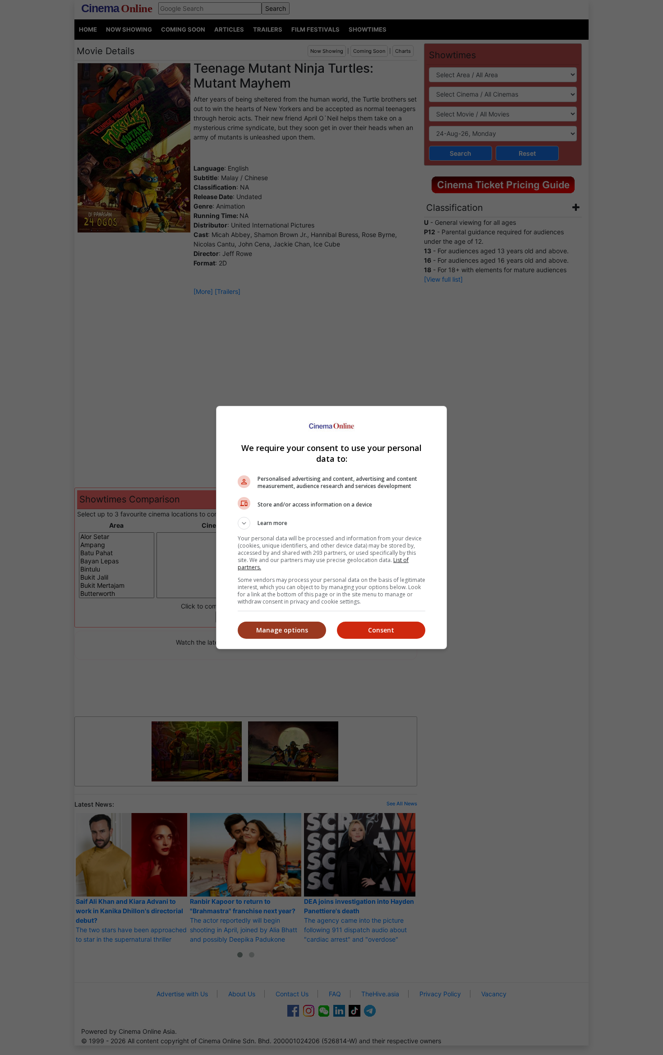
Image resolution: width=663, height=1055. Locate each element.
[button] (331, 523)
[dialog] (331, 527)
